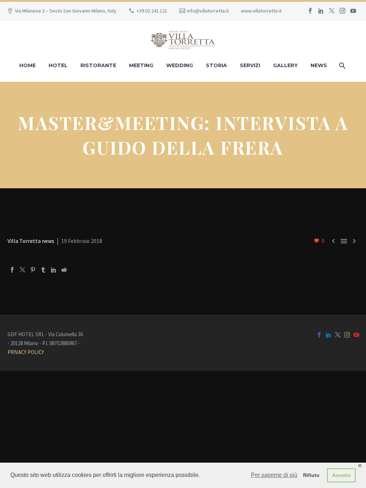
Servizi (250, 65)
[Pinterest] (33, 270)
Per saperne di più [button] (274, 475)
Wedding (179, 65)
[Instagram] (342, 11)
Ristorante (98, 65)
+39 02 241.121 (152, 11)
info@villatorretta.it (208, 11)
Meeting (141, 65)
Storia (216, 65)
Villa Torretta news (31, 240)
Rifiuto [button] (311, 475)
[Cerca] (341, 65)
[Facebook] (310, 11)
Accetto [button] (341, 475)
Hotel (58, 65)
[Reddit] (64, 270)
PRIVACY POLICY (26, 352)
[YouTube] (353, 11)
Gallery (285, 65)
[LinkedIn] (321, 11)
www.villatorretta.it (261, 11)
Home (27, 65)
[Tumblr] (43, 270)
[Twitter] (331, 11)
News (319, 65)
